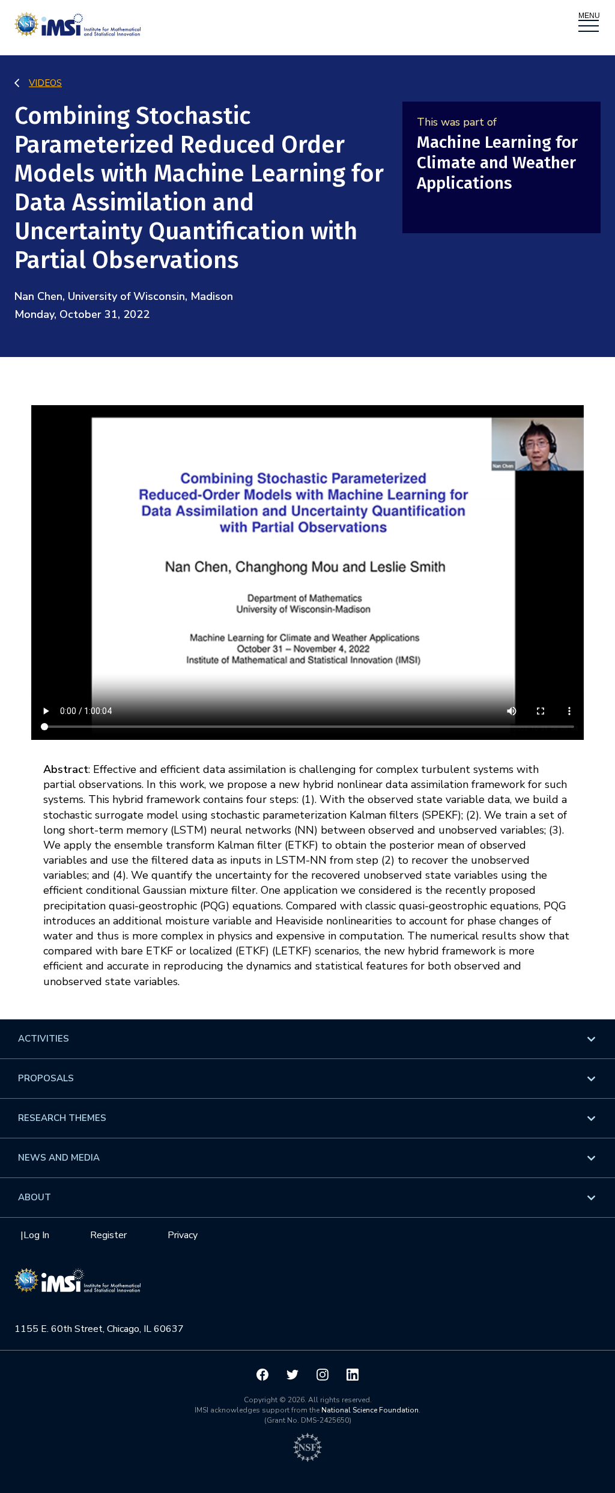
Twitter (292, 1375)
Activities (43, 1039)
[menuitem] (307, 1038)
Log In (36, 1235)
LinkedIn (353, 1375)
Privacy (183, 1235)
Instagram (323, 1375)
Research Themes (62, 1118)
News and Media (59, 1158)
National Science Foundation (370, 1410)
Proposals (46, 1078)
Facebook (262, 1375)
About (34, 1197)
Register (108, 1235)
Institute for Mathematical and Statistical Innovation (77, 1286)
